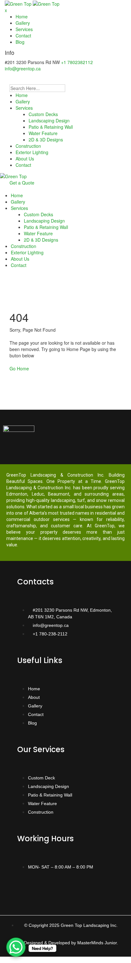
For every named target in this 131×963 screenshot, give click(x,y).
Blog (20, 42)
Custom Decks (43, 114)
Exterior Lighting (32, 152)
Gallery (23, 23)
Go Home (19, 368)
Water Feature (43, 133)
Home (22, 16)
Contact (23, 35)
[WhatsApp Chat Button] (15, 947)
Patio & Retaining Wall (51, 127)
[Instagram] (44, 889)
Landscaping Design (49, 120)
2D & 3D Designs (46, 139)
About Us (25, 158)
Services (24, 29)
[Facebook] (25, 889)
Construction (28, 146)
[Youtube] (63, 889)
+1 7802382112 (77, 62)
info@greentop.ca (23, 68)
